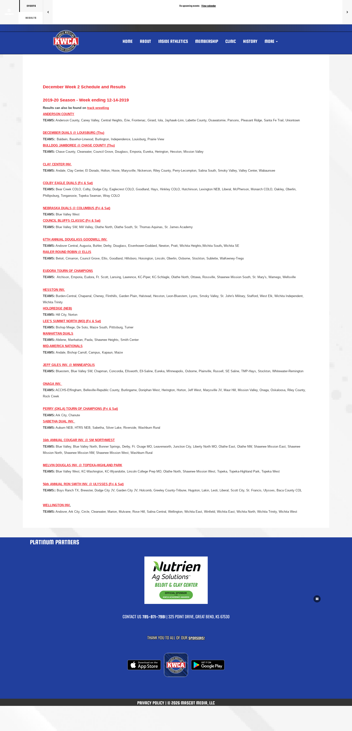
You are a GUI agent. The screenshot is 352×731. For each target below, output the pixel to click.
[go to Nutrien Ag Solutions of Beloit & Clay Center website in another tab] (176, 580)
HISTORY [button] (250, 41)
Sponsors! (196, 638)
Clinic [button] (230, 41)
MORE (270, 41)
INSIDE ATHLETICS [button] (173, 41)
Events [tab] (31, 6)
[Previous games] (48, 12)
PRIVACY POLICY (150, 702)
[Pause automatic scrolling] (317, 598)
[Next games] (347, 12)
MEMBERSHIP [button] (206, 41)
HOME (128, 41)
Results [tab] (31, 18)
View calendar (208, 5)
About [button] (145, 41)
